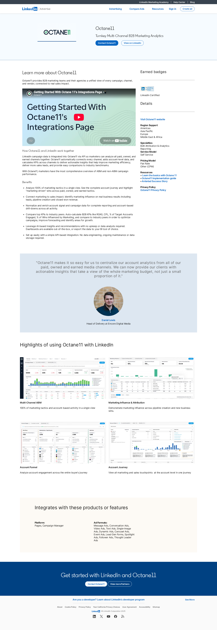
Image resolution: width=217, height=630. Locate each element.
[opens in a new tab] (94, 617)
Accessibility (144, 607)
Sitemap (156, 607)
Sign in (172, 8)
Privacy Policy (85, 607)
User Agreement (129, 607)
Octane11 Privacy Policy (153, 190)
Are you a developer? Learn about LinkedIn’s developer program (109, 599)
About (59, 607)
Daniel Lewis (108, 320)
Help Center (180, 2)
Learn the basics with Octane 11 (159, 175)
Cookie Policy (70, 607)
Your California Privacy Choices (106, 607)
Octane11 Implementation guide (159, 178)
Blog (192, 2)
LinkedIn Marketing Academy (155, 2)
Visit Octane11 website (152, 119)
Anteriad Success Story (154, 181)
